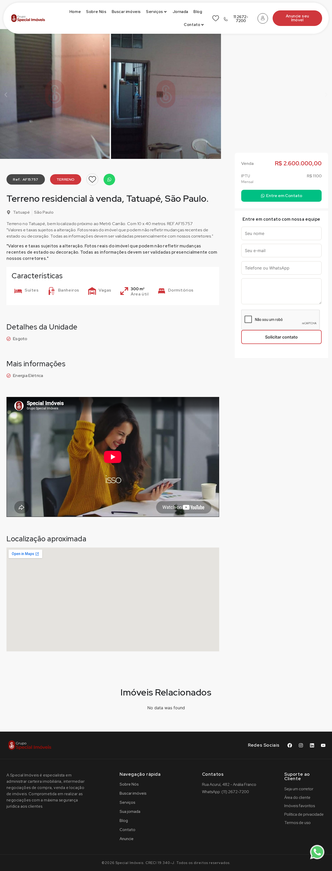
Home (75, 11)
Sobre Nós (96, 11)
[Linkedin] (312, 745)
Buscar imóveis (126, 11)
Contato (192, 24)
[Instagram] (301, 745)
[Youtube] (323, 745)
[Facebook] (289, 745)
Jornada (180, 11)
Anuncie (127, 838)
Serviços (154, 11)
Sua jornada (130, 811)
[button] (6, 95)
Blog (197, 11)
